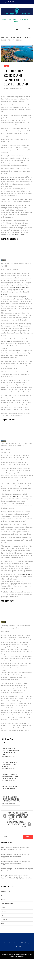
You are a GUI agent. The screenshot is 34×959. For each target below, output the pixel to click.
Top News (4, 919)
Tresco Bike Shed (9, 659)
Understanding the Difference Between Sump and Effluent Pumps (17, 870)
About (21, 2)
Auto (2, 895)
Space (3, 907)
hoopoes (16, 287)
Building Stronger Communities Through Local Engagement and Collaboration (15, 856)
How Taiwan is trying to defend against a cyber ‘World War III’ (10, 764)
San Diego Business (7, 903)
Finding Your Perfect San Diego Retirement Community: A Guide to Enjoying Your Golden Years (17, 877)
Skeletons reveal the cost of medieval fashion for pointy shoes (16, 824)
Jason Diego (9, 88)
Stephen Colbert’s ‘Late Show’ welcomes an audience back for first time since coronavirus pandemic (18, 816)
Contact (27, 2)
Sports (3, 911)
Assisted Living (5, 891)
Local (3, 899)
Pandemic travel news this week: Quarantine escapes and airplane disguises (10, 777)
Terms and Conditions (16, 947)
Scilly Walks (16, 496)
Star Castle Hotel (12, 346)
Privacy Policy (25, 943)
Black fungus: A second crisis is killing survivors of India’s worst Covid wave (11, 799)
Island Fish (26, 574)
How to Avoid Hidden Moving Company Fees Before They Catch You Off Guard (15, 848)
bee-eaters (25, 287)
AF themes (21, 956)
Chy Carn (9, 341)
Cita (15, 235)
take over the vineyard (8, 306)
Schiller (22, 235)
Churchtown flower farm (9, 299)
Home (15, 2)
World (6, 66)
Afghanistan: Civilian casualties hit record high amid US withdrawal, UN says (10, 751)
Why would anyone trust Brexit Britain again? (10, 788)
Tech (2, 915)
